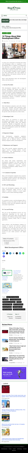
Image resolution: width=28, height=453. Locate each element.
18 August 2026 (6, 427)
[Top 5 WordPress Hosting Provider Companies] (19, 276)
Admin (11, 335)
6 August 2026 (6, 441)
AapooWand (5, 41)
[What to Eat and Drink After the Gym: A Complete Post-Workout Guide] (14, 418)
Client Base (5, 299)
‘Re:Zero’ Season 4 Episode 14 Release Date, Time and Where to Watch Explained (17, 339)
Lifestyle (25, 448)
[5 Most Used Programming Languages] (7, 273)
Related (7, 243)
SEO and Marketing (18, 304)
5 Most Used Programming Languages (5, 278)
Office (9, 33)
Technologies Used (17, 306)
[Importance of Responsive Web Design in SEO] (7, 285)
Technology (19, 448)
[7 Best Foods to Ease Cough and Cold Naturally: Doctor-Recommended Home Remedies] (14, 432)
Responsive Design (7, 304)
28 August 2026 (6, 398)
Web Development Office (9, 240)
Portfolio (19, 302)
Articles (4, 33)
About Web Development (12, 297)
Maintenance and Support (9, 302)
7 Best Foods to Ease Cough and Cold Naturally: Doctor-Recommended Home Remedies (14, 1)
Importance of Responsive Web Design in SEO (5, 290)
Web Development (7, 309)
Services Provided (7, 306)
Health (14, 448)
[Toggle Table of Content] (15, 239)
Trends (10, 448)
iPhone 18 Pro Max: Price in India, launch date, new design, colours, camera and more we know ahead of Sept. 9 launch (14, 396)
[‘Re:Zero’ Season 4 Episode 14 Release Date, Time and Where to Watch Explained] (14, 404)
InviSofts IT (21, 446)
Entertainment (4, 448)
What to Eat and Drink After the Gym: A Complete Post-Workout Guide (13, 425)
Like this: (7, 242)
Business (14, 450)
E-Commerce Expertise (15, 299)
